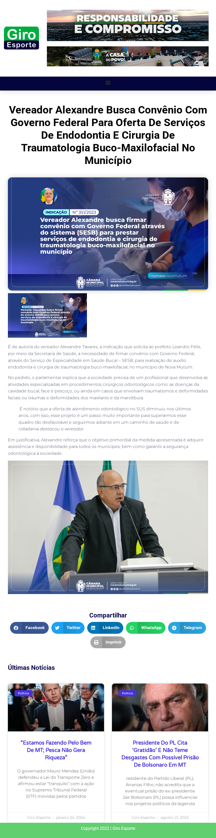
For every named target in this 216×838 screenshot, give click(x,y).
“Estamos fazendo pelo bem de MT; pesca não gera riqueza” (56, 750)
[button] (108, 82)
